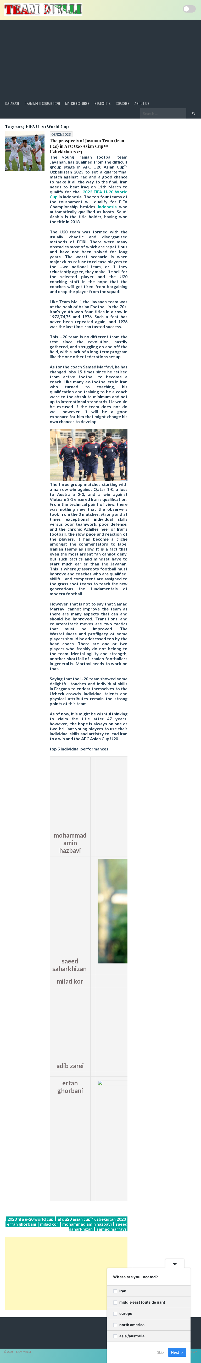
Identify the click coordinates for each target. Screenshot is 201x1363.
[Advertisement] (100, 59)
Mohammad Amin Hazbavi (87, 1223)
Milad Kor (49, 1223)
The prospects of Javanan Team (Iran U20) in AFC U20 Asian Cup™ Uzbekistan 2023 (87, 146)
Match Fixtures (77, 103)
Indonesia (107, 206)
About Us (142, 103)
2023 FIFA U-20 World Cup (30, 1218)
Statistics (102, 103)
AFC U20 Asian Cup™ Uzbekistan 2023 (92, 1218)
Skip (160, 1352)
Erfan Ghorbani (21, 1223)
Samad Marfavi (111, 1228)
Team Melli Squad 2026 (42, 103)
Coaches (122, 103)
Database (12, 103)
